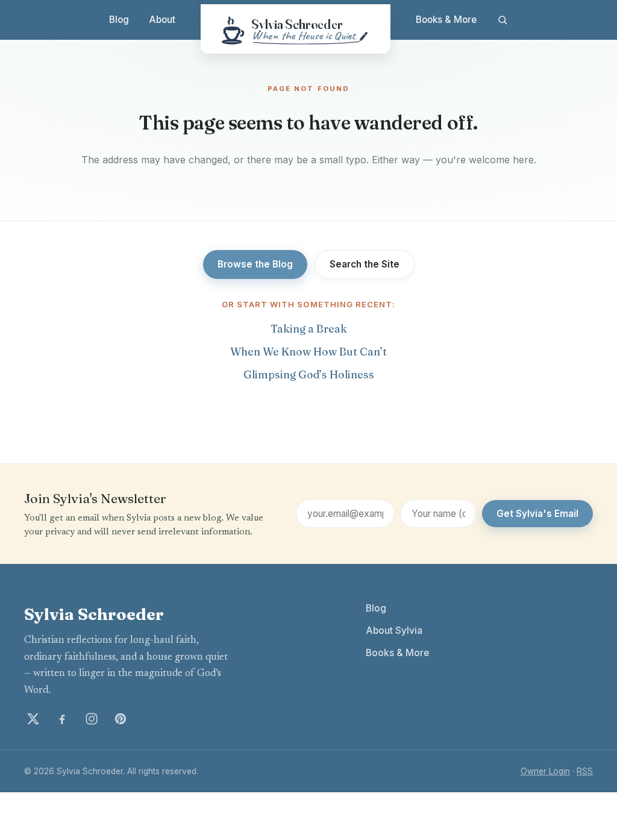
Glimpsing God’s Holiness (308, 374)
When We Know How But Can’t (308, 351)
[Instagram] (92, 719)
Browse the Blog (255, 264)
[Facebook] (62, 719)
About (162, 19)
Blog (119, 19)
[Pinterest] (120, 719)
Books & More (446, 19)
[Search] (502, 20)
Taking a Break (309, 328)
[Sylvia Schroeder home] (295, 29)
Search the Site (364, 264)
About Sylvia (394, 630)
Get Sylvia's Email (537, 513)
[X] (33, 719)
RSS (585, 771)
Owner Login (545, 771)
